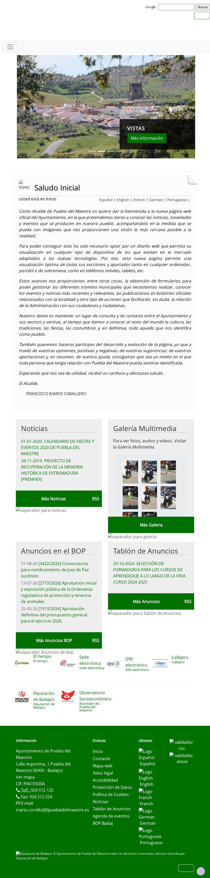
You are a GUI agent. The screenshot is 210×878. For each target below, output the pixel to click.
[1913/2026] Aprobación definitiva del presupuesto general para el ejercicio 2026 (54, 615)
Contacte (101, 758)
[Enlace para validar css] (182, 745)
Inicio (98, 751)
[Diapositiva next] (182, 106)
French (139, 199)
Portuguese (177, 199)
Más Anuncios (146, 601)
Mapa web (102, 766)
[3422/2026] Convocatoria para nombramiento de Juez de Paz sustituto (55, 570)
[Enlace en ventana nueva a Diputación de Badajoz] (34, 853)
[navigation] (177, 7)
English (123, 199)
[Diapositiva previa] (30, 106)
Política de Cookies (111, 794)
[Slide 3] (120, 151)
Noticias (34, 428)
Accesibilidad (105, 780)
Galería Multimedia (145, 428)
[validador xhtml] (182, 758)
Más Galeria (151, 525)
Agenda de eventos (111, 816)
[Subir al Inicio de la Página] (201, 871)
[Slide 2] (110, 151)
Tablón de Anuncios (145, 551)
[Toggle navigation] (10, 47)
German (156, 199)
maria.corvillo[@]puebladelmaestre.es (52, 810)
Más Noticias (53, 499)
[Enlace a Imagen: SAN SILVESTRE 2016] (130, 471)
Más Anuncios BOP (54, 640)
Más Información (147, 138)
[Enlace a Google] (151, 6)
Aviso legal (103, 773)
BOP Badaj (103, 823)
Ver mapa (25, 777)
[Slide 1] (101, 151)
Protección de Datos (112, 787)
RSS (188, 601)
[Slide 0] (92, 151)
